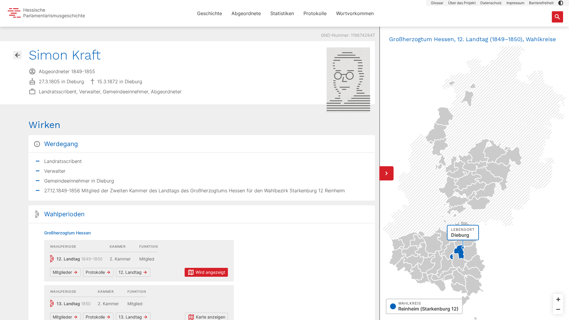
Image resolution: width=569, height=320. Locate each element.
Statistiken (282, 13)
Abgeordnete (246, 13)
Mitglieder (62, 272)
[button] (560, 3)
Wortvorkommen (355, 13)
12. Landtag (130, 272)
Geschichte (209, 13)
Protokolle (315, 13)
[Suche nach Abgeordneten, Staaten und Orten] (557, 17)
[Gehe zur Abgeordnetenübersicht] (17, 55)
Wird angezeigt (210, 272)
